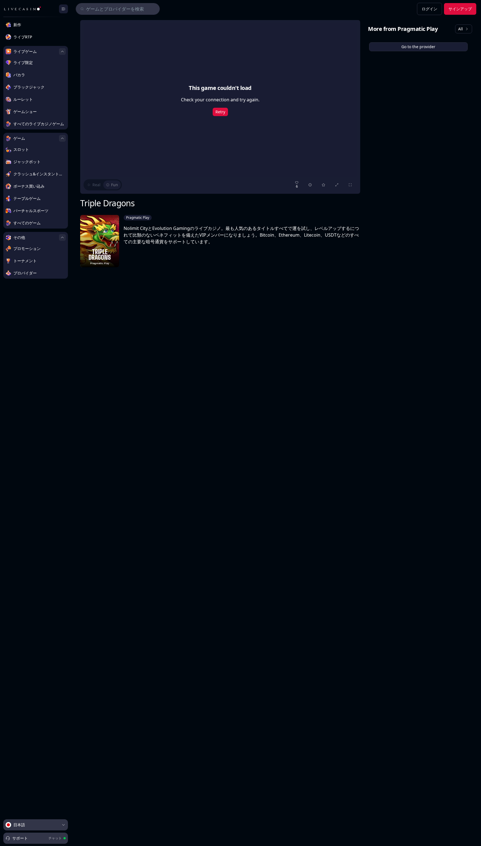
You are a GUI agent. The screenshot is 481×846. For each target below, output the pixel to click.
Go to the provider (418, 46)
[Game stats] (310, 184)
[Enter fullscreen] (350, 184)
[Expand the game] (336, 184)
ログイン (429, 8)
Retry (220, 111)
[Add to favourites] (323, 184)
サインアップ (460, 8)
